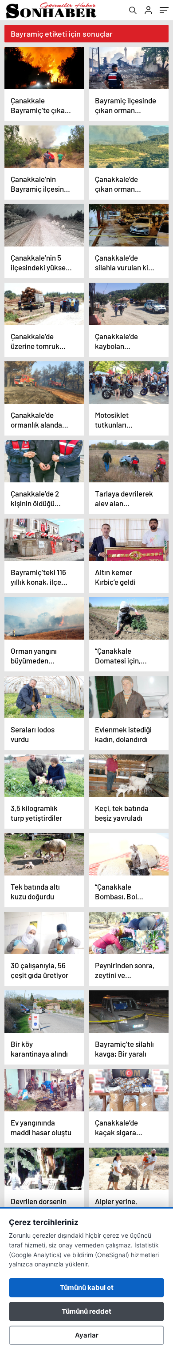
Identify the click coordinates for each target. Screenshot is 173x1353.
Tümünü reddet (86, 1311)
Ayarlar (86, 1335)
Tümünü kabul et (87, 1287)
